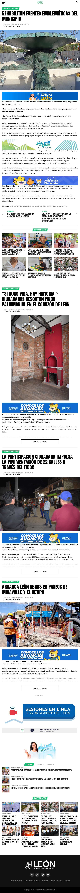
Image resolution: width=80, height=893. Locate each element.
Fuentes (39, 206)
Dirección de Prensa (13, 26)
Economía (45, 880)
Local (65, 206)
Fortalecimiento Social (32, 880)
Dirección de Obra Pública (24, 206)
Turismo (67, 880)
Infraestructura (50, 206)
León (59, 206)
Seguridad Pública (16, 880)
